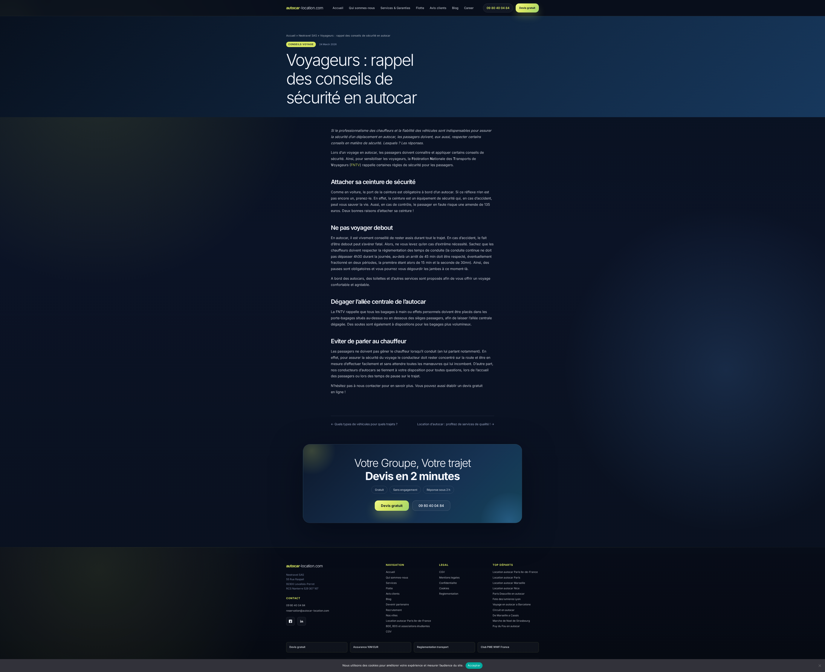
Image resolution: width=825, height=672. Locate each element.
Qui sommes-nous (362, 8)
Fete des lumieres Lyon (507, 599)
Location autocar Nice (506, 588)
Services (391, 583)
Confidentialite (448, 583)
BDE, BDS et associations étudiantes (408, 626)
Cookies (444, 588)
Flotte (420, 8)
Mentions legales (449, 577)
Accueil (338, 8)
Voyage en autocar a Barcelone (512, 604)
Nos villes (391, 615)
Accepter (474, 665)
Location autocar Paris (506, 577)
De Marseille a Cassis (506, 615)
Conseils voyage (301, 44)
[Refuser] (819, 665)
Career (469, 8)
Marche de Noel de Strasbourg (511, 620)
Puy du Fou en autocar (506, 626)
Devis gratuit (527, 7)
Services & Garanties (395, 8)
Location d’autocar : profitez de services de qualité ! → (455, 424)
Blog (455, 8)
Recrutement (394, 610)
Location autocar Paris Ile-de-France (408, 620)
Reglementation (448, 593)
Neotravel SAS (308, 35)
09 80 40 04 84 (497, 9)
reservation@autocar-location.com (307, 610)
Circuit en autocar (504, 610)
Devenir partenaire (397, 604)
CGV (388, 631)
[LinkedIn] (301, 621)
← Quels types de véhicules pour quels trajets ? (364, 424)
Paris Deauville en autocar (509, 593)
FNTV (355, 165)
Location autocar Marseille (509, 583)
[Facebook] (290, 621)
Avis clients (438, 8)
